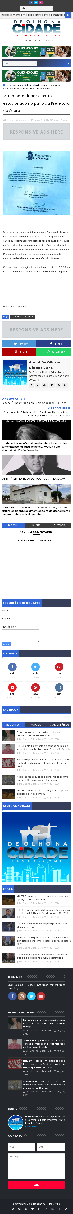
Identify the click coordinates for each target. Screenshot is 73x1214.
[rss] (46, 1208)
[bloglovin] (32, 1208)
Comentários (60, 724)
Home (6, 84)
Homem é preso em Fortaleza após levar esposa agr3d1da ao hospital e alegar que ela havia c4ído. (44, 763)
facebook (59, 525)
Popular (37, 724)
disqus (36, 525)
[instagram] (41, 2)
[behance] (52, 1208)
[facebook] (31, 2)
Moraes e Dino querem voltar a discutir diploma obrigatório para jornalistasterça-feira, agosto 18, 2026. (44, 941)
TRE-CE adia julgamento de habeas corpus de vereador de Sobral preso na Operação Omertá (44, 747)
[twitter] (36, 2)
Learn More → (33, 1126)
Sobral (27, 84)
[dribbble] (39, 1208)
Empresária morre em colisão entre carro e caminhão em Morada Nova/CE (41, 733)
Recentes (13, 724)
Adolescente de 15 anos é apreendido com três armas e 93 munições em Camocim (43, 778)
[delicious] (65, 1208)
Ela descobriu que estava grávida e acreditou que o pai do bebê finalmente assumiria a (42, 956)
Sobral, (65, 119)
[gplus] (19, 1208)
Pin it (23, 352)
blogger (13, 525)
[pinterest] (26, 1208)
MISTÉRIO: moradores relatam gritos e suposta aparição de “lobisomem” (42, 792)
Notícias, (56, 119)
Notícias (17, 84)
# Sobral (29, 316)
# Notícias (16, 316)
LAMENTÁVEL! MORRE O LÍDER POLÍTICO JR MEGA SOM (33, 478)
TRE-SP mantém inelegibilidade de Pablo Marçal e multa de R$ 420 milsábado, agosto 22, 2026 (43, 911)
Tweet (24, 344)
